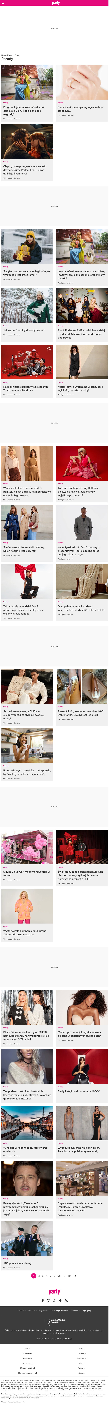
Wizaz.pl (81, 1368)
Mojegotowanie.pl (27, 1368)
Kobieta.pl (82, 1353)
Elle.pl (27, 1348)
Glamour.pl (27, 1353)
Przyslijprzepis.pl (81, 1358)
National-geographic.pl (27, 1373)
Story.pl (82, 1373)
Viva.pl (81, 1363)
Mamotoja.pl (27, 1363)
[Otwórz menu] (3, 2)
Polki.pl (81, 1348)
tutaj (23, 1402)
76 (59, 1275)
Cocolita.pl (27, 1358)
